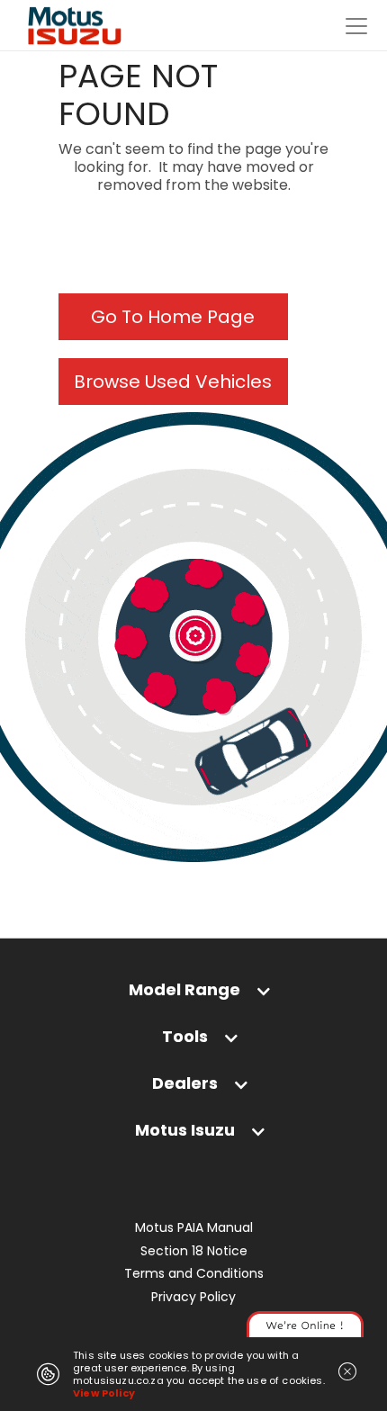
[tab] (193, 994)
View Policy (104, 1393)
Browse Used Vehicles (173, 381)
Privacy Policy (193, 1297)
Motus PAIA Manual (194, 1227)
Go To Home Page (173, 316)
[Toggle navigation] (356, 26)
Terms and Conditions (194, 1273)
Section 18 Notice (194, 1251)
